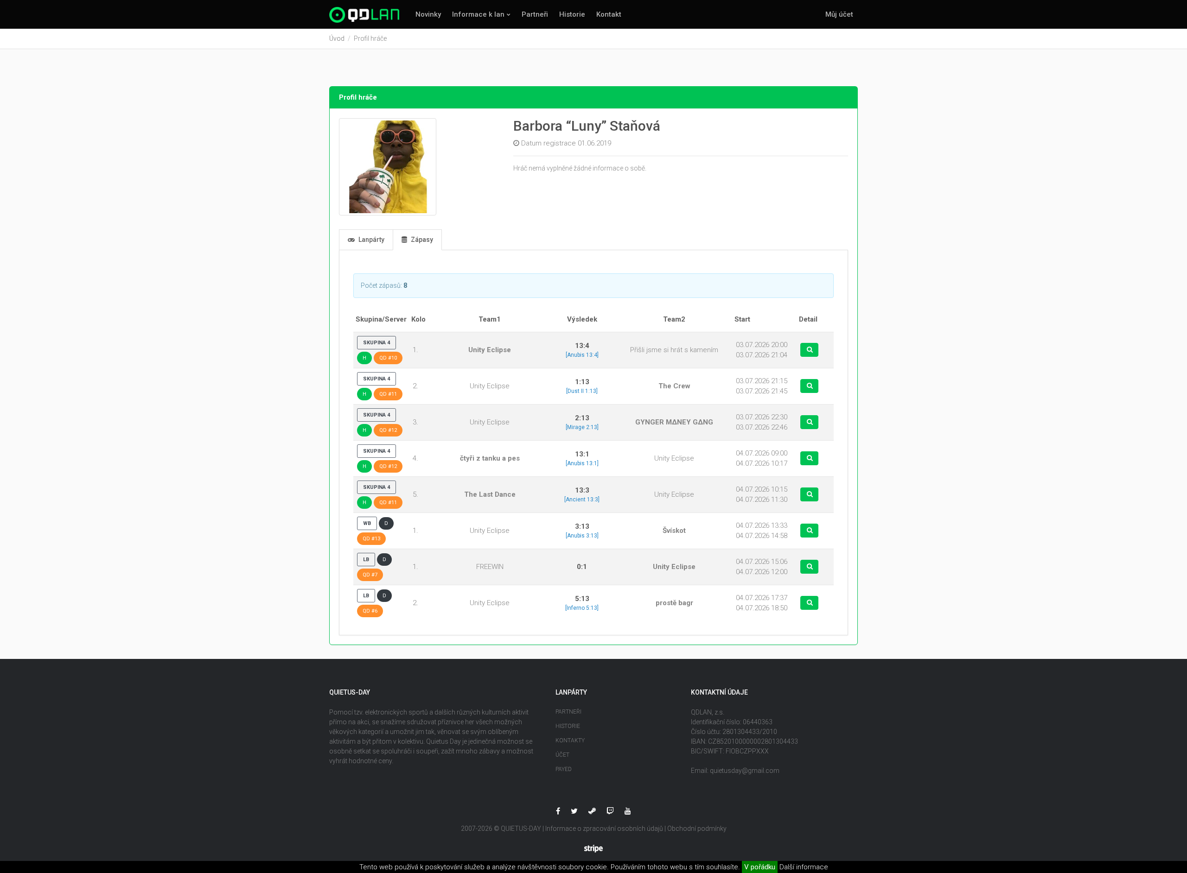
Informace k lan (478, 14)
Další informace (803, 867)
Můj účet (839, 14)
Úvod (337, 38)
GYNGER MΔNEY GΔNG (674, 422)
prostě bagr (674, 603)
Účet (562, 755)
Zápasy (421, 239)
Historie (572, 14)
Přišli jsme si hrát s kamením (674, 350)
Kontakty (570, 740)
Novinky (428, 14)
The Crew (674, 386)
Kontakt (608, 14)
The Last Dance (490, 494)
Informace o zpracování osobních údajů (604, 828)
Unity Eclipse (489, 350)
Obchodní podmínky (697, 828)
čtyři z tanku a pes (490, 458)
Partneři (535, 14)
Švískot (674, 530)
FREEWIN (490, 567)
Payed (563, 769)
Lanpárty (370, 239)
